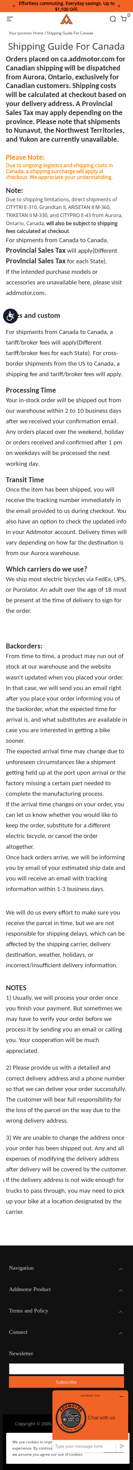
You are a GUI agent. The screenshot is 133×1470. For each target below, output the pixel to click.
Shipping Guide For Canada (70, 33)
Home (38, 33)
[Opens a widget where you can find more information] (90, 1421)
